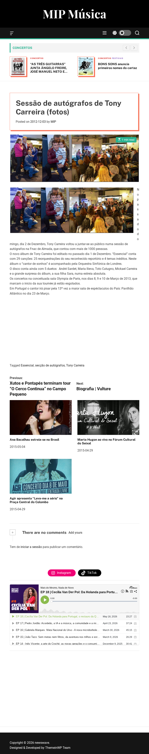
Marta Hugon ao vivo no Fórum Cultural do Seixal (106, 441)
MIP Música (74, 13)
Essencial (27, 365)
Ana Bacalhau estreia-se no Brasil (34, 439)
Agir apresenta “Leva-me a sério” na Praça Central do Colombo (36, 500)
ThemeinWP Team (57, 748)
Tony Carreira (75, 365)
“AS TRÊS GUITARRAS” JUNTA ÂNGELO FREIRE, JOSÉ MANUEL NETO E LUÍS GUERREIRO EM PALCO (48, 71)
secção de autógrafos (50, 365)
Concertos (36, 58)
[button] (134, 48)
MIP (53, 122)
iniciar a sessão (31, 547)
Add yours (75, 532)
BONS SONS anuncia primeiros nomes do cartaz (117, 66)
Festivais (117, 58)
